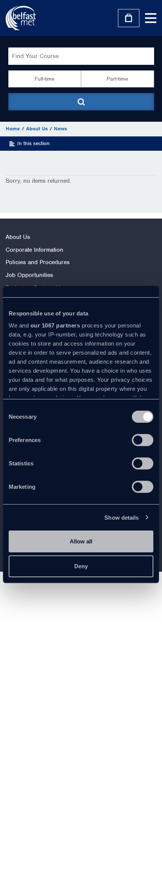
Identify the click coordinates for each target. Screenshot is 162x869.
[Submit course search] (81, 101)
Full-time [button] (45, 78)
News (60, 128)
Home (13, 128)
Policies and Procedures (38, 262)
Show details (121, 517)
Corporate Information (34, 250)
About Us (37, 128)
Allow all (81, 541)
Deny (81, 566)
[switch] (142, 440)
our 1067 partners (55, 325)
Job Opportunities (29, 275)
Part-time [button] (117, 78)
